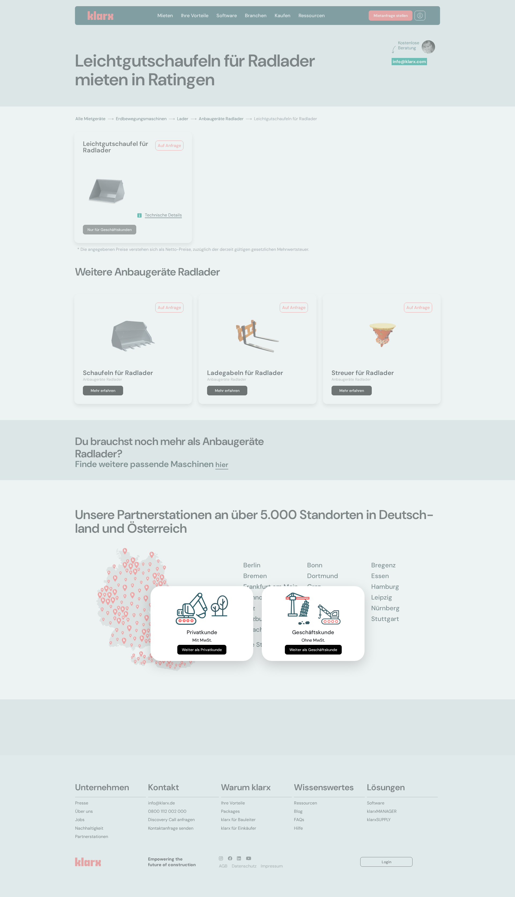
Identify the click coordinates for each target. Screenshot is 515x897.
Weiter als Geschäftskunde (313, 649)
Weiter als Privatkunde (202, 649)
